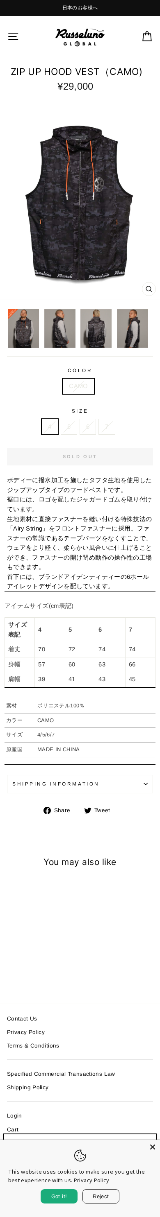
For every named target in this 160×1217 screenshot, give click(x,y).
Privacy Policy (26, 1032)
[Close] (153, 1147)
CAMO (78, 386)
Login (14, 1116)
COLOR (80, 370)
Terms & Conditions (33, 1046)
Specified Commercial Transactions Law (61, 1074)
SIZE (80, 410)
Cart (12, 1130)
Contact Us (22, 1019)
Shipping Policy (28, 1087)
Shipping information (56, 783)
